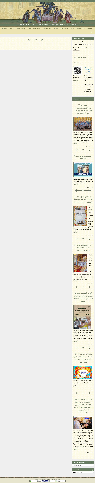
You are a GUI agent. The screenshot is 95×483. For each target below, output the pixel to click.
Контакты (89, 28)
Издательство (47, 28)
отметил (82, 446)
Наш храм (11, 28)
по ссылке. (76, 80)
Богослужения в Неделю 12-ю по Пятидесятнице (83, 248)
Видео (72, 28)
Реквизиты (76, 62)
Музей (56, 28)
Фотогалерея (64, 28)
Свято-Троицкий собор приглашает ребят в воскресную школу (83, 199)
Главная (4, 28)
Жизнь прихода (21, 28)
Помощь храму (80, 28)
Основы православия (35, 28)
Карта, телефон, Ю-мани (80, 57)
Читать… (75, 143)
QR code (76, 52)
